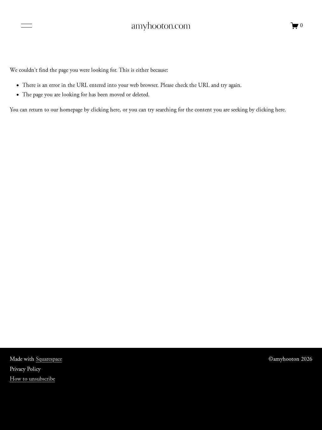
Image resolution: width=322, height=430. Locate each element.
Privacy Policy (25, 369)
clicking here (105, 110)
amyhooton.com (161, 25)
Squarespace (49, 359)
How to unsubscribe (32, 379)
